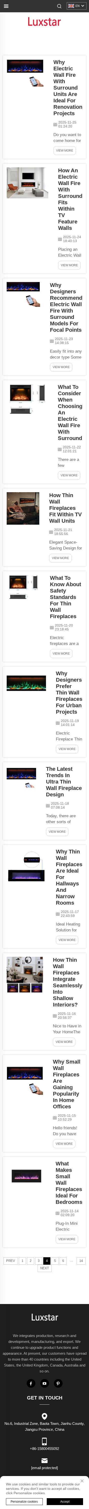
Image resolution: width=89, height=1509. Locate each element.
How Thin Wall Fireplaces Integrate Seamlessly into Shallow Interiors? (67, 982)
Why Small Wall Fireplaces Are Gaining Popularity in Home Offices (66, 1084)
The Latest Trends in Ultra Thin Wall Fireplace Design (64, 782)
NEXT (44, 1268)
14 (81, 1261)
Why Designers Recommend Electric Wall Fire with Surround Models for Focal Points (66, 307)
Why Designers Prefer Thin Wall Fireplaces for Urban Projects (69, 692)
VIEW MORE (64, 150)
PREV (10, 1261)
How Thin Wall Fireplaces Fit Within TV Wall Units (65, 508)
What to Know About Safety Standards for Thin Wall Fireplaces (65, 597)
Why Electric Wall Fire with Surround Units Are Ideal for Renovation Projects (67, 87)
